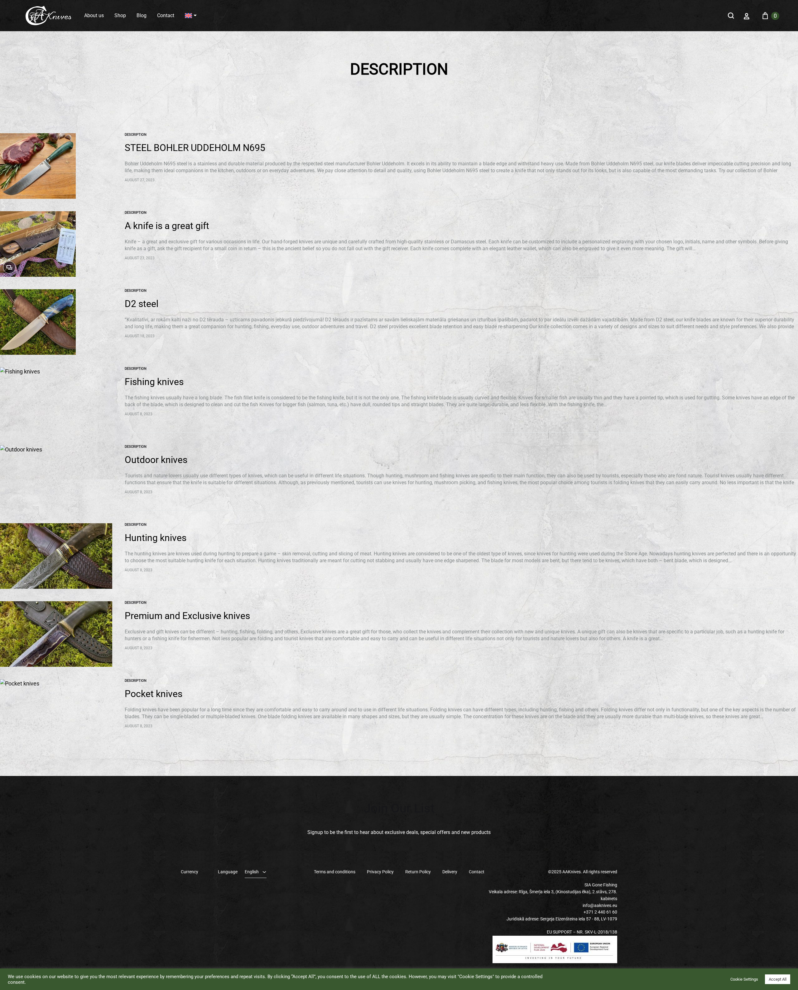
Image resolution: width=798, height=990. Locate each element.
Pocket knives (153, 693)
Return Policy (418, 871)
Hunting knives (155, 537)
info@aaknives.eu (600, 905)
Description (136, 135)
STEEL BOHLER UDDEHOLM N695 (195, 147)
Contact (165, 15)
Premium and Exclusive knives (187, 615)
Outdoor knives (156, 459)
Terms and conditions (334, 871)
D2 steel (141, 303)
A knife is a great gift (167, 225)
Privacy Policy (380, 871)
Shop (120, 15)
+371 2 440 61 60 (600, 912)
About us (94, 15)
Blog (142, 15)
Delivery (449, 871)
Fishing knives (154, 381)
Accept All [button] (777, 979)
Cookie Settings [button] (744, 979)
